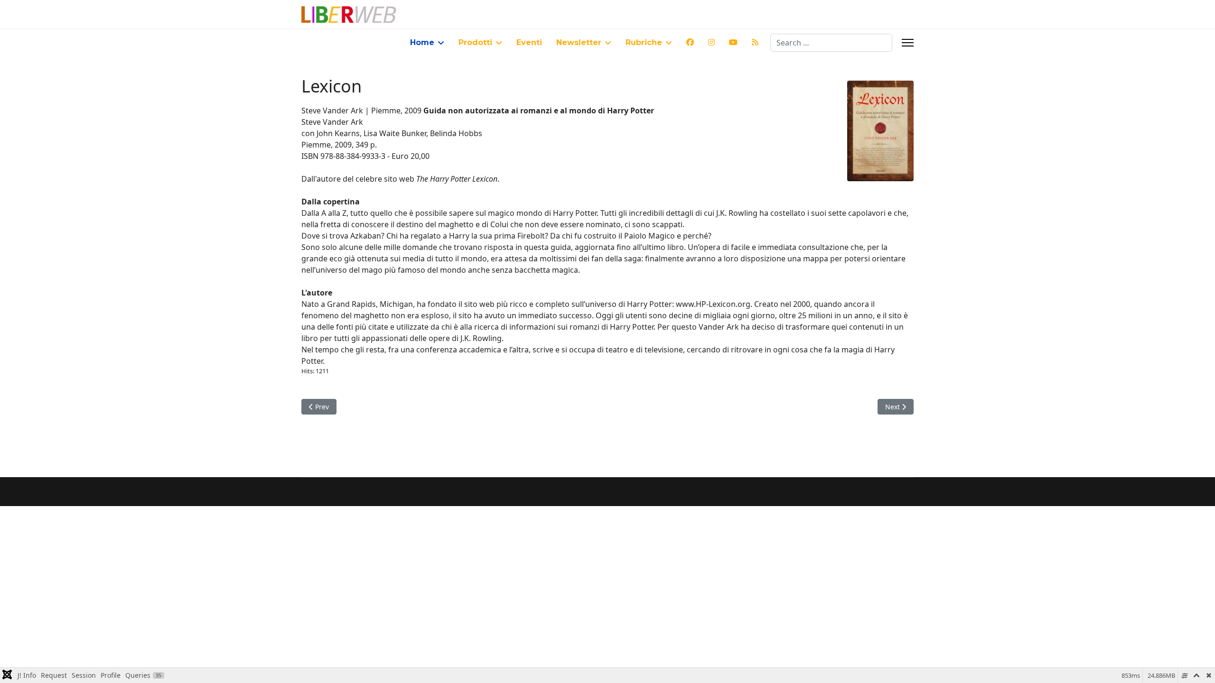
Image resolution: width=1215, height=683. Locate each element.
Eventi (529, 42)
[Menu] (908, 42)
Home (422, 42)
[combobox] (831, 43)
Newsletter (578, 42)
